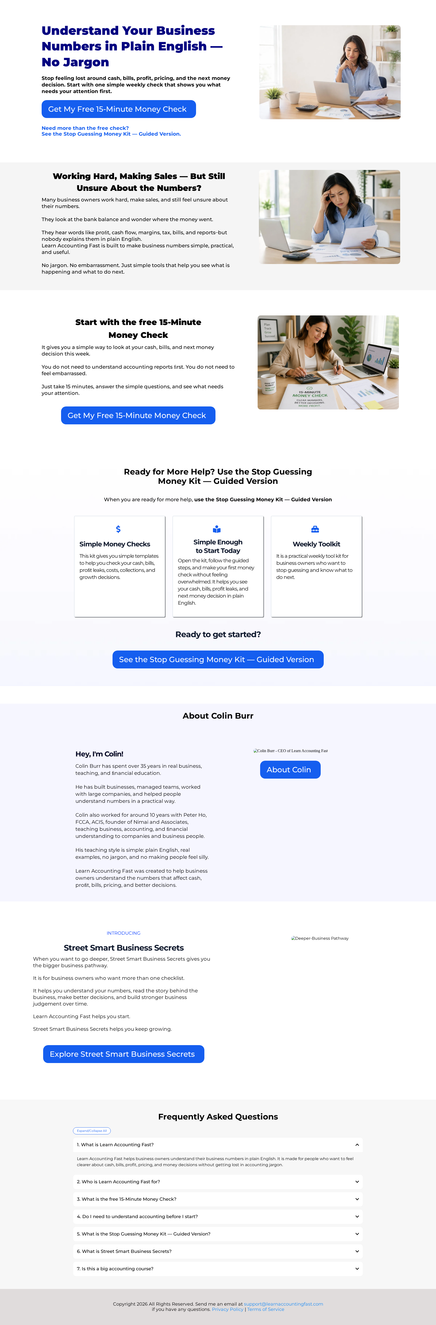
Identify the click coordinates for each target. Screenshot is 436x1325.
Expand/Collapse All (92, 1131)
